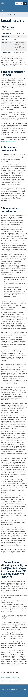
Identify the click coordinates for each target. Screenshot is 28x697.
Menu (3, 10)
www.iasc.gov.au (11, 141)
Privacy (18, 689)
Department (4, 689)
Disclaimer (14, 692)
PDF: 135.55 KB (7, 29)
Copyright (24, 689)
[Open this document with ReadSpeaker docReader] (13, 29)
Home (2, 14)
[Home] (7, 3)
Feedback (12, 689)
